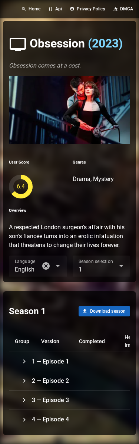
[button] (46, 266)
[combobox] (38, 266)
